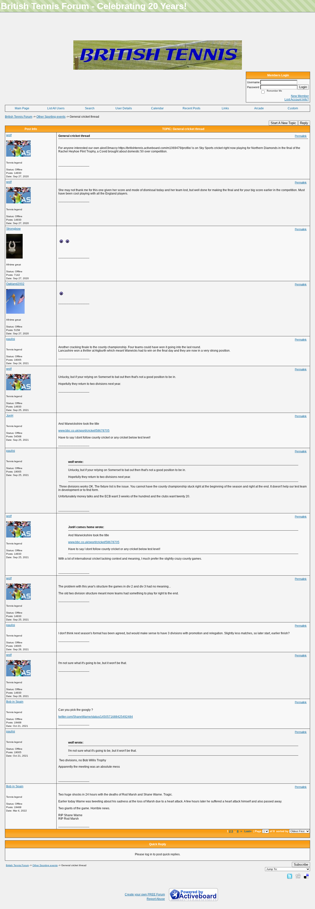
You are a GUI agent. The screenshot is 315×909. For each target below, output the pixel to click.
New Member (300, 96)
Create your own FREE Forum (145, 894)
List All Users (55, 108)
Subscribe (301, 864)
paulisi (10, 339)
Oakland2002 (15, 284)
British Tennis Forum (18, 116)
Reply (304, 123)
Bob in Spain (14, 701)
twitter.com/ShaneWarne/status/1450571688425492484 (95, 716)
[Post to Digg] (298, 876)
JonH (9, 415)
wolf (9, 135)
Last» (248, 831)
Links (225, 108)
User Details (123, 108)
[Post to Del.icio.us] (306, 876)
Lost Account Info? (296, 99)
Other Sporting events (50, 116)
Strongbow (13, 228)
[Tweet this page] (290, 876)
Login (303, 87)
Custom (293, 108)
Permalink (301, 135)
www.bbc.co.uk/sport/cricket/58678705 (84, 430)
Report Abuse (156, 899)
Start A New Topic (283, 123)
